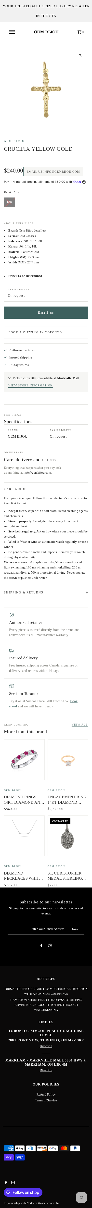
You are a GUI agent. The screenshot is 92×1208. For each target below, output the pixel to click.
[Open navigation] (12, 32)
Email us (46, 312)
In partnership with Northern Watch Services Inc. (32, 1203)
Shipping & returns (23, 592)
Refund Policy (46, 1094)
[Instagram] (50, 946)
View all (80, 724)
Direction (46, 1046)
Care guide (15, 489)
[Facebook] (41, 946)
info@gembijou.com (37, 472)
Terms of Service (46, 1100)
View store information (30, 385)
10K (9, 202)
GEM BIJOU (14, 140)
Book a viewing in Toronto (35, 332)
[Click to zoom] (80, 55)
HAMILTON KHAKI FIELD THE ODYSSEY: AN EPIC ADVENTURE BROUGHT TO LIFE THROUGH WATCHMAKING (46, 1005)
